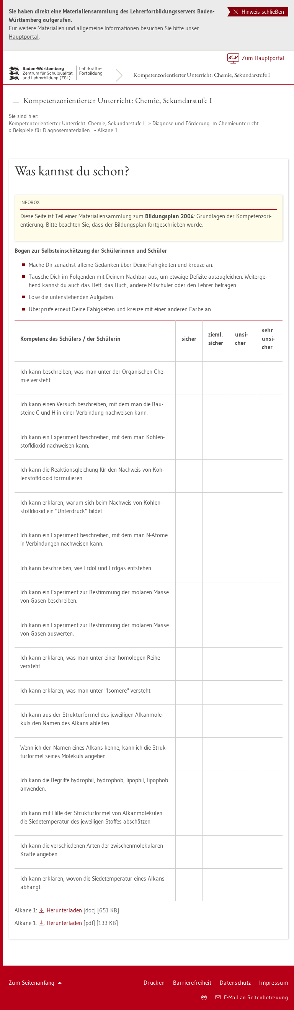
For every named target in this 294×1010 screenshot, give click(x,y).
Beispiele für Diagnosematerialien (51, 130)
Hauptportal (24, 36)
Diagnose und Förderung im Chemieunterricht (205, 123)
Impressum (273, 982)
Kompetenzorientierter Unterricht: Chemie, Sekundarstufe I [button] (117, 100)
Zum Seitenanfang (32, 982)
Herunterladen (64, 910)
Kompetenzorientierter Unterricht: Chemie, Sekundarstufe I (201, 75)
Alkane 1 (108, 130)
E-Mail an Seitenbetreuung (256, 997)
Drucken (154, 982)
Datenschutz (235, 982)
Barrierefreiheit (192, 982)
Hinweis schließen (262, 11)
